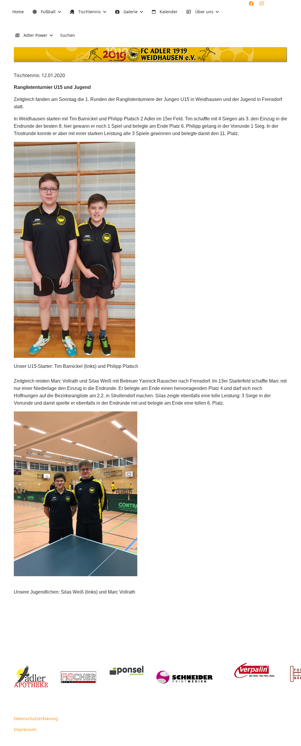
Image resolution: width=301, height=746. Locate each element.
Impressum (25, 729)
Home (18, 11)
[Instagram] (262, 3)
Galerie (130, 11)
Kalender (168, 11)
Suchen (67, 35)
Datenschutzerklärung (36, 718)
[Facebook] (251, 3)
